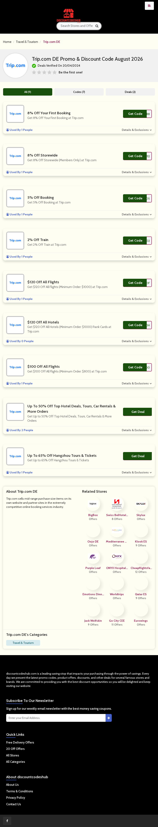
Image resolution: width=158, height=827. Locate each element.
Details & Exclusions (135, 130)
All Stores (12, 755)
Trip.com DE (51, 42)
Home (7, 42)
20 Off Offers (15, 749)
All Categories (15, 762)
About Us (12, 785)
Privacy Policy (15, 798)
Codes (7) (79, 92)
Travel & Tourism (27, 42)
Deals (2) (130, 92)
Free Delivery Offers (20, 742)
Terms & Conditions (19, 791)
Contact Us (13, 804)
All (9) (27, 92)
